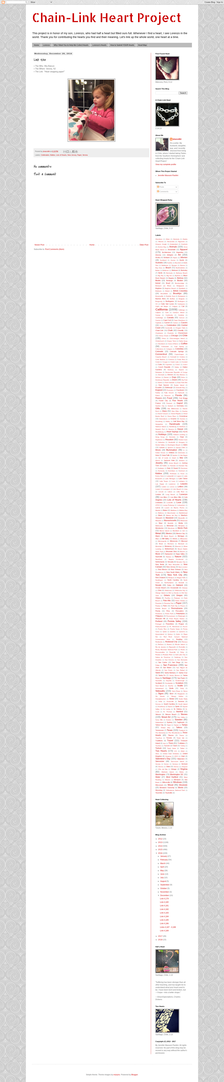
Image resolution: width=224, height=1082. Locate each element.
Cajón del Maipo (161, 306)
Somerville (170, 701)
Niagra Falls (181, 577)
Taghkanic (181, 722)
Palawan (177, 598)
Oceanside (174, 588)
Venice (166, 764)
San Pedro (168, 670)
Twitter (182, 748)
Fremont (169, 403)
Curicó (177, 364)
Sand (157, 673)
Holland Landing (179, 434)
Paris (165, 606)
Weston (167, 780)
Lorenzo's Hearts (99, 45)
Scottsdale (169, 683)
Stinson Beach (170, 714)
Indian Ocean (160, 453)
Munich (182, 551)
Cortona (171, 359)
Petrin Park (169, 613)
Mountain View (171, 551)
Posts (161, 187)
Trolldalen (181, 743)
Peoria (157, 611)
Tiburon (171, 735)
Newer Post (39, 245)
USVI (176, 756)
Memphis (181, 526)
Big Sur (169, 275)
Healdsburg (159, 432)
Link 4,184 (164, 916)
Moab (161, 544)
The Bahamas (160, 733)
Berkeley (184, 270)
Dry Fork (184, 380)
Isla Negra (183, 455)
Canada (170, 318)
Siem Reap (176, 691)
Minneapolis (162, 541)
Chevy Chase (163, 336)
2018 (160, 940)
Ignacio (170, 447)
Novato (158, 585)
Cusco (185, 364)
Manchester (171, 513)
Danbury (171, 370)
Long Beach (170, 494)
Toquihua (158, 738)
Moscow (178, 546)
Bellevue (166, 270)
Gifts (157, 408)
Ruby (182, 652)
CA (156, 304)
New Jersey (72, 155)
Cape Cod (167, 320)
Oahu (169, 585)
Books (158, 280)
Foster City (163, 400)
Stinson (158, 714)
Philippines (159, 616)
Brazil (168, 283)
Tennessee (159, 730)
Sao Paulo (181, 678)
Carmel (167, 323)
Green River (171, 416)
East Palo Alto (182, 382)
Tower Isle (180, 738)
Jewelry (159, 463)
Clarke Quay (183, 341)
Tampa (184, 725)
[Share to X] (70, 151)
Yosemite (158, 793)
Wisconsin (159, 785)
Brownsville (159, 296)
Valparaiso (181, 759)
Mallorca (161, 513)
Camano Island (178, 312)
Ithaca (157, 460)
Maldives (174, 510)
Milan (157, 539)
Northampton (169, 582)
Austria (169, 263)
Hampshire (159, 424)
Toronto (169, 738)
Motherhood (169, 549)
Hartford (182, 426)
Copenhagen (179, 354)
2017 (160, 936)
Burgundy (158, 301)
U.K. (175, 751)
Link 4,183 (164, 913)
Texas (169, 730)
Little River (180, 492)
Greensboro (163, 419)
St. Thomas (167, 712)
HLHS (185, 432)
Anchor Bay (162, 247)
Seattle (180, 686)
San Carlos (162, 662)
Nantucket (168, 554)
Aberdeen (158, 239)
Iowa (157, 455)
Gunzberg (158, 421)
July (162, 878)
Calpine (158, 312)
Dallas (177, 367)
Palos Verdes (180, 600)
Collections (159, 349)
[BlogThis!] (67, 151)
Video (168, 766)
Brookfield (164, 293)
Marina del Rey (171, 515)
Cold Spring (179, 346)
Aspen (175, 257)
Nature (178, 556)
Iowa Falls (166, 455)
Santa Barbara (170, 673)
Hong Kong (159, 437)
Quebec (173, 631)
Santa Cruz (183, 673)
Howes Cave (183, 440)
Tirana (181, 735)
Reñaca (161, 644)
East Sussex (164, 385)
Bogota (171, 278)
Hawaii (180, 429)
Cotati (157, 362)
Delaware (158, 372)
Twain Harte (171, 748)
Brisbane (158, 291)
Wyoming (158, 790)
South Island (182, 704)
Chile (185, 335)
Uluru (157, 753)
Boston (180, 280)
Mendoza (171, 528)
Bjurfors (177, 275)
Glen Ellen (175, 411)
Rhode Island (180, 644)
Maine (165, 510)
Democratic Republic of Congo (176, 372)
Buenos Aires (160, 299)
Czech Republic (164, 367)
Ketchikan (171, 471)
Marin (160, 515)
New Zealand (160, 577)
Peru (168, 611)
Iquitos (175, 455)
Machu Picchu (179, 508)
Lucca (157, 508)
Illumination (171, 450)
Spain (177, 706)
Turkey (182, 746)
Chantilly (180, 330)
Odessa (184, 588)
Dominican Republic (162, 380)
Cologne (169, 349)
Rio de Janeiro (160, 647)
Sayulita (169, 680)
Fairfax (157, 393)
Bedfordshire (180, 268)
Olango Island (160, 593)
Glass (164, 411)
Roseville (172, 652)
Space (170, 706)
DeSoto (158, 377)
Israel (174, 458)
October (163, 888)
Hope (182, 437)
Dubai (160, 382)
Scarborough (180, 680)
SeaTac (170, 686)
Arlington (170, 255)
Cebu (161, 325)
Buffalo (172, 299)
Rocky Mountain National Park (166, 649)
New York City (174, 575)
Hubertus (161, 442)
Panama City (168, 603)
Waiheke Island (168, 772)
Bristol (167, 291)
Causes (184, 323)
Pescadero (180, 611)
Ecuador (158, 387)
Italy (181, 458)
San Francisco (170, 665)
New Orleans (176, 569)
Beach (168, 268)
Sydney (169, 722)
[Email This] (64, 151)
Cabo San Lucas (167, 304)
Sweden (179, 719)
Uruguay (168, 756)
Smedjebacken (160, 699)
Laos (173, 481)
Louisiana (158, 502)
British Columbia (180, 291)
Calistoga (181, 310)
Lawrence (172, 484)
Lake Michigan (170, 478)
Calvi (167, 312)
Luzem (167, 508)
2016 (160, 853)
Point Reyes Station (177, 618)
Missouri (184, 541)
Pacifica (167, 598)
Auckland (163, 260)
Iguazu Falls (180, 447)
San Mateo (167, 667)
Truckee (158, 746)
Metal (158, 533)
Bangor (174, 265)
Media (180, 523)
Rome (183, 649)
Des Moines (180, 375)
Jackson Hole (169, 460)
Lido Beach (177, 489)
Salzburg (177, 657)
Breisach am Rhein (163, 286)
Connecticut (161, 354)
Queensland (159, 634)
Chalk (170, 330)
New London (182, 567)
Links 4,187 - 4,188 (168, 927)
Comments (163, 192)
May (162, 871)
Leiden (164, 487)
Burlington (181, 301)
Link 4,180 (164, 902)
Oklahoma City (180, 590)
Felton (157, 395)
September (165, 885)
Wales (181, 772)
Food (169, 398)
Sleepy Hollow (177, 696)
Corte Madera (160, 359)
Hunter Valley (160, 445)
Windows (177, 782)
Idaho (185, 445)
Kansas (173, 465)
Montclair (158, 546)
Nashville (158, 557)
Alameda (176, 239)
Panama (158, 603)
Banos (182, 265)
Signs (161, 693)
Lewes (157, 489)
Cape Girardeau (179, 320)
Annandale (172, 249)
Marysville (181, 518)
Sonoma (181, 701)
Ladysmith (170, 476)
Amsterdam (174, 244)
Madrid (157, 510)
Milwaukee (183, 539)
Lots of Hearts (61, 155)
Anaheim (184, 244)
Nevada (170, 562)
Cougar (165, 362)
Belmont (175, 270)
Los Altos (163, 497)
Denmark (161, 375)
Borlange (169, 280)
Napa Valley (180, 554)
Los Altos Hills (176, 497)
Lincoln (161, 492)
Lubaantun (181, 505)
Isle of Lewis (163, 458)
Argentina (179, 252)
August (163, 881)
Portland (158, 621)
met (183, 531)
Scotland (158, 683)
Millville (174, 539)
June (162, 874)
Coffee (184, 343)
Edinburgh (168, 387)
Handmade (174, 424)
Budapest (181, 296)
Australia (159, 263)
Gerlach (170, 406)
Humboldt (171, 442)
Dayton (181, 370)
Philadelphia (180, 613)
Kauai (176, 468)
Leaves (183, 483)
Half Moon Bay (179, 421)
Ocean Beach (160, 588)
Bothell (157, 283)
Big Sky (160, 275)
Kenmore (184, 468)
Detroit (166, 377)
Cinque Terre (171, 341)
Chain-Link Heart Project (106, 17)
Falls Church (169, 393)
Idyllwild (162, 447)
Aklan (168, 239)
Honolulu (172, 437)
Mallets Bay (183, 510)
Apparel (183, 249)
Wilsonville (166, 782)
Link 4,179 (164, 899)
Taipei (169, 725)
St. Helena (178, 709)
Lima (185, 489)
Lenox (172, 487)
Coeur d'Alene (173, 344)
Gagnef (180, 403)
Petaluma (158, 613)
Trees (171, 743)
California (161, 309)
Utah (183, 756)
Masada (158, 520)
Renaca (184, 642)
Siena (185, 691)
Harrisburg (172, 426)
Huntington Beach (174, 445)
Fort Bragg (183, 398)
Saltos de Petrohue (162, 657)
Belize (157, 270)
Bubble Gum (170, 296)
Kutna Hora (159, 476)
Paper (79, 155)
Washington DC (176, 774)
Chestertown (182, 333)
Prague (181, 624)
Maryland (169, 518)
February (164, 860)
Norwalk (181, 582)
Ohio (159, 590)
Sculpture (179, 683)
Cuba (160, 364)
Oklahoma (168, 590)
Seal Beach (159, 686)
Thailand (182, 730)
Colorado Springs (177, 351)
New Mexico (162, 569)
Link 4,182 (164, 909)
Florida (178, 395)
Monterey (168, 546)
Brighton (158, 288)
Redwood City (171, 642)
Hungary (182, 442)
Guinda (182, 419)
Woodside (183, 785)
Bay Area (158, 268)
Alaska (185, 239)
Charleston (159, 333)
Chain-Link (159, 330)
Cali (182, 306)
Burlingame (170, 301)
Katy (168, 468)
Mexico (169, 533)
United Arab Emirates (171, 753)
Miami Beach (169, 536)
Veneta (157, 764)
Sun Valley (181, 717)
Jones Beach (173, 463)
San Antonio (169, 660)
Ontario (167, 595)
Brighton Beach (170, 288)
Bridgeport (180, 286)
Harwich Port (160, 429)
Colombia (179, 349)
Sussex (168, 720)
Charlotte (170, 333)
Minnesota (174, 541)
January (163, 856)
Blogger (134, 1075)
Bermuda (169, 273)
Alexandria (170, 241)
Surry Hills (159, 720)
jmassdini (177, 139)
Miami (157, 536)
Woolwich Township (167, 788)
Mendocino (159, 528)
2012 (160, 839)
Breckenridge (179, 283)
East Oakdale (170, 382)
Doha (183, 377)
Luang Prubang (168, 505)
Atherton (183, 257)
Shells (171, 688)
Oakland (179, 585)
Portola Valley (174, 621)
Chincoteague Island (177, 338)
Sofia (160, 701)
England (158, 390)
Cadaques (181, 304)
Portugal (158, 624)
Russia (157, 654)
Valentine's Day (162, 758)
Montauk (181, 544)
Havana (171, 429)
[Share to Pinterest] (76, 151)
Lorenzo (46, 45)
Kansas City (183, 465)
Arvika (157, 257)
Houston (169, 439)
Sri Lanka (166, 709)
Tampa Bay (165, 727)
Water (157, 777)
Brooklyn (177, 293)
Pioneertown (170, 616)
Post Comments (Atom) (54, 249)
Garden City (159, 406)
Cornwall (173, 357)
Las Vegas (159, 484)
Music (157, 554)
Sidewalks (160, 691)
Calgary (175, 306)
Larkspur (182, 481)
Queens (182, 631)
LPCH (157, 505)
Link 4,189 (164, 931)
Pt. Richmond (174, 626)
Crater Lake (175, 362)
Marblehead (183, 513)
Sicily (182, 688)
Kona (182, 473)
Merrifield (176, 531)
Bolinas (180, 278)
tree (164, 743)
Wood (170, 785)
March (163, 863)
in (184, 450)
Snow (171, 699)
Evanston (170, 390)
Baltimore (165, 265)
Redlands (158, 642)
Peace (182, 606)
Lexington (166, 489)
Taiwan (176, 725)
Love (178, 502)
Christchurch (159, 341)
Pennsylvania (177, 608)
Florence (167, 395)
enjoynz (117, 1075)
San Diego (176, 662)
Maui (160, 523)
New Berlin (159, 564)
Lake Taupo (163, 481)
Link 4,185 (164, 920)
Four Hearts (177, 401)
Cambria (181, 315)
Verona (85, 155)
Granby (184, 411)
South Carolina (169, 704)
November (164, 892)
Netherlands (159, 562)
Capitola (158, 323)
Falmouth (181, 393)
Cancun (182, 318)
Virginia (183, 769)
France (158, 403)
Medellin (170, 523)
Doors (174, 380)
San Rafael (180, 670)
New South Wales (173, 572)
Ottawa (158, 598)
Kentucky (161, 471)
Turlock (158, 748)
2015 (160, 849)
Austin (182, 260)
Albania (161, 241)
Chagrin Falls (180, 328)
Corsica (182, 357)
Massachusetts (170, 520)
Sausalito (158, 680)
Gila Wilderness (173, 408)
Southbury (161, 706)
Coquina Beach (161, 357)
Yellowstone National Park (175, 790)
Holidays (162, 434)
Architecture (166, 252)
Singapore (181, 694)
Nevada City (180, 562)
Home (36, 45)
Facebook (180, 390)
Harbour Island (160, 426)
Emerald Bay (180, 387)
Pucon (185, 626)
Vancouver (159, 761)
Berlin (160, 273)
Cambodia (169, 315)
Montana (170, 544)
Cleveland (161, 344)
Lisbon (170, 492)
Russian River (167, 654)
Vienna (176, 766)
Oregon (179, 595)
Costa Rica (181, 359)
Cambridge (159, 318)
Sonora (158, 704)
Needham (158, 559)
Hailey (168, 421)
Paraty (157, 606)
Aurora (173, 260)
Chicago (174, 336)
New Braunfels (174, 564)
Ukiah (183, 751)
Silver (171, 694)
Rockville (182, 647)
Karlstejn (161, 468)
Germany (180, 406)
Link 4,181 (164, 906)
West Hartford (172, 777)
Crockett (184, 362)
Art (179, 255)
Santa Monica (174, 675)
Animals (173, 246)
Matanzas (184, 520)
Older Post (144, 245)
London (158, 494)
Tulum (175, 746)
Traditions (159, 741)
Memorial (170, 526)
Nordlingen (159, 580)
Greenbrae (183, 416)
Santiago (166, 678)
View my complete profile (165, 164)
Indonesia (181, 453)
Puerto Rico (162, 629)
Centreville (168, 328)
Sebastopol (159, 688)
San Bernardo (182, 660)
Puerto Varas (175, 629)
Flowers (158, 398)
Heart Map (142, 45)
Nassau (168, 557)
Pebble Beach (161, 608)
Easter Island (179, 385)
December (164, 895)
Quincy (170, 634)
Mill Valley (165, 539)
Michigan (181, 536)
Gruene (173, 419)
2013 (160, 842)
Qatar (165, 631)
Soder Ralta (183, 699)
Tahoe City (159, 725)
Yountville (168, 793)
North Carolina (173, 580)
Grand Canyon (163, 413)
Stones (184, 714)
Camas (157, 315)
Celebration (45, 155)
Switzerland (159, 722)
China (164, 338)
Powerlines (170, 624)
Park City (174, 606)
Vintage (173, 769)
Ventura (175, 764)
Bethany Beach (181, 273)
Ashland (166, 257)
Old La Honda (173, 593)
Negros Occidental (176, 559)
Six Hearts (160, 696)
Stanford (179, 712)
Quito (178, 634)
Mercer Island (164, 531)
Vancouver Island (177, 761)
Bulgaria (182, 299)
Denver (170, 375)
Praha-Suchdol (160, 626)
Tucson (167, 746)
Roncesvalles (160, 652)
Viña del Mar (163, 769)
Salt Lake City (180, 654)
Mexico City (180, 533)
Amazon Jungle (161, 244)
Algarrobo (181, 241)
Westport (177, 780)
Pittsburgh (181, 616)
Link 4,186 (164, 923)
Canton (158, 320)
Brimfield (182, 288)
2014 (160, 846)
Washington (160, 774)
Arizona (158, 255)
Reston (169, 644)
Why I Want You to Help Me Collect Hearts (71, 45)
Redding (179, 639)
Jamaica (182, 460)
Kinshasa (173, 473)
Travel (170, 740)
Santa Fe (162, 675)
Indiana (171, 453)
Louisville (169, 502)
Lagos (179, 476)
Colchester (165, 346)
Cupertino (168, 364)
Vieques (184, 766)
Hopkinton (159, 440)
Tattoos (179, 727)
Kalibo (164, 465)
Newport (171, 577)
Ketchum (182, 471)
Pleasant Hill (160, 618)
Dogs (174, 377)
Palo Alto (167, 601)
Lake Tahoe (183, 478)
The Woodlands (174, 733)
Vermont (184, 764)
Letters (180, 487)
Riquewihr (172, 647)
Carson (175, 323)
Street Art (166, 717)
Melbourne (159, 526)
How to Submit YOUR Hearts (122, 45)
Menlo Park (182, 528)
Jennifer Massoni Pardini (168, 175)
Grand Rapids (176, 413)
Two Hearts (161, 751)
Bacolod (178, 263)
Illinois (158, 450)
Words (180, 788)
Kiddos (52, 155)
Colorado (159, 351)
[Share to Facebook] (73, 151)
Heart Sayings (172, 432)
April (162, 867)
